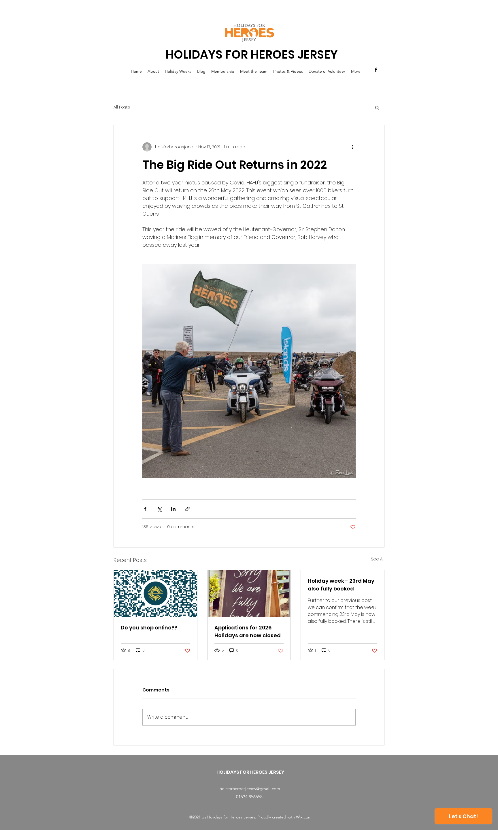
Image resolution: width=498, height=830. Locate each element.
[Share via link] (187, 509)
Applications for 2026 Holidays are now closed (247, 631)
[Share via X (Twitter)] (159, 509)
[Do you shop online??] (155, 593)
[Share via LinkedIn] (173, 509)
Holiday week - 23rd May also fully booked (341, 584)
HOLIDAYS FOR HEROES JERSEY (251, 54)
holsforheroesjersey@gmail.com (250, 788)
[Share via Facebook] (145, 509)
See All (377, 559)
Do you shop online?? (149, 627)
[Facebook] (376, 70)
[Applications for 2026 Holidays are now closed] (249, 593)
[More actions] (352, 146)
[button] (377, 107)
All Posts (122, 107)
